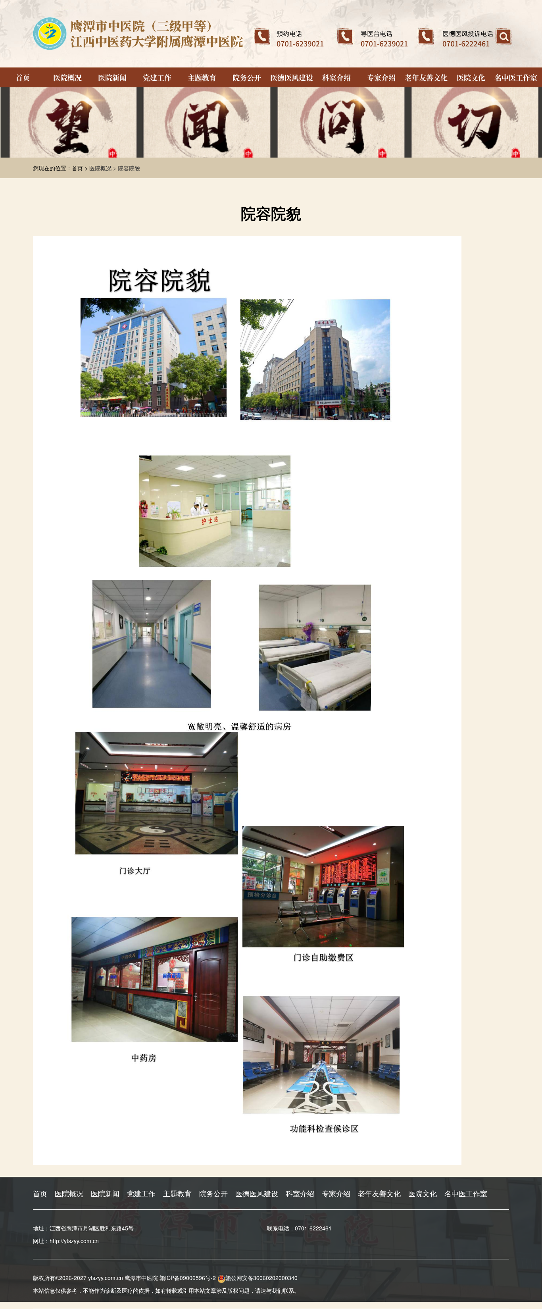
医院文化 (471, 77)
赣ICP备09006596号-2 (188, 1278)
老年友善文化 (426, 77)
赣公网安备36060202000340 (261, 1278)
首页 (22, 77)
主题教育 (202, 77)
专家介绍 (381, 77)
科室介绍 (336, 77)
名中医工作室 (515, 77)
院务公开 (247, 77)
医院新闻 (112, 77)
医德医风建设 (291, 77)
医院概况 (67, 77)
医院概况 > (103, 168)
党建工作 (157, 77)
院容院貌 (129, 168)
